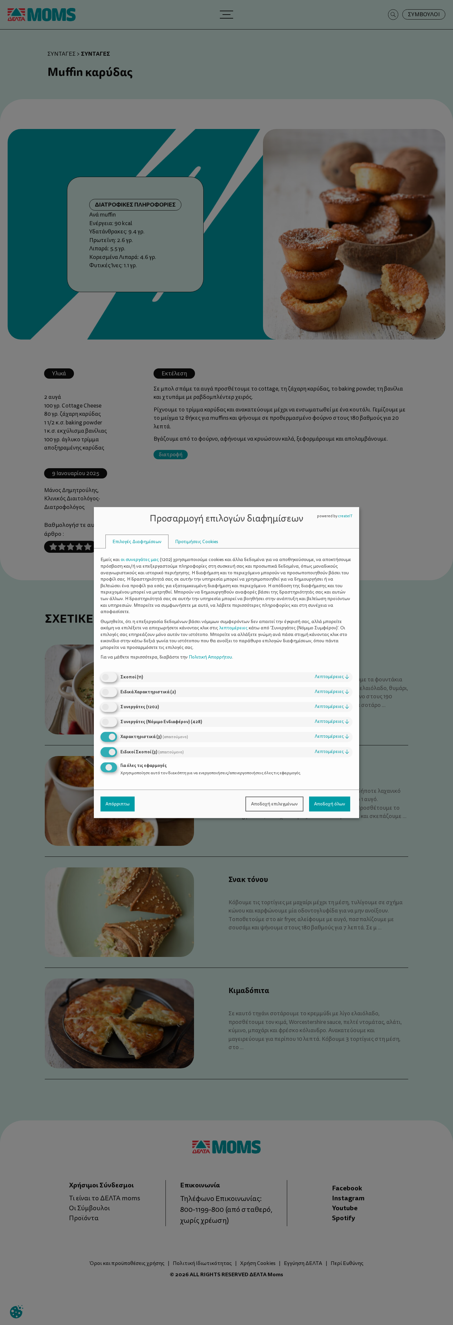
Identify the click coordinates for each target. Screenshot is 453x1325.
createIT (345, 516)
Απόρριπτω (117, 804)
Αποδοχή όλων (329, 804)
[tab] (136, 542)
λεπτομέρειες (332, 676)
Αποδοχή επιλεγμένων (274, 804)
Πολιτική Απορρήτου (210, 657)
